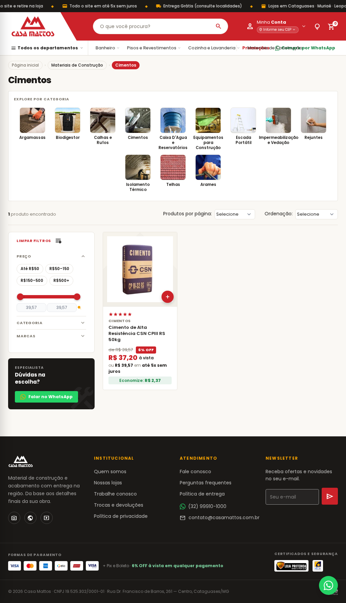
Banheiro (108, 48)
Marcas (26, 336)
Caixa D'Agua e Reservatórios (173, 142)
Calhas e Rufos (103, 140)
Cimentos (138, 137)
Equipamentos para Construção (208, 142)
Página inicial (25, 65)
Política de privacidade (121, 516)
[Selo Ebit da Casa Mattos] (318, 566)
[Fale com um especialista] (328, 585)
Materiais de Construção (277, 48)
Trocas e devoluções (118, 505)
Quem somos (110, 471)
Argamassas (32, 137)
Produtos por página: (187, 213)
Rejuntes (313, 137)
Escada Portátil (243, 140)
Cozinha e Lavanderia (214, 48)
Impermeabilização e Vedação (278, 140)
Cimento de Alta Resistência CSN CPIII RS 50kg (136, 333)
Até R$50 (30, 268)
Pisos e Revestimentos (154, 48)
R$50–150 (59, 268)
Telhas (173, 184)
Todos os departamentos (47, 48)
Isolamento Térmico (138, 187)
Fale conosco (195, 471)
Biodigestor (68, 137)
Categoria (30, 322)
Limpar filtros (34, 240)
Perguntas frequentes (205, 482)
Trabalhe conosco (115, 493)
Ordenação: (279, 213)
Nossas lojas (108, 482)
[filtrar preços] (79, 308)
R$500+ (61, 280)
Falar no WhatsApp (50, 397)
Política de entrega (202, 493)
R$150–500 (32, 280)
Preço (24, 256)
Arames (208, 184)
